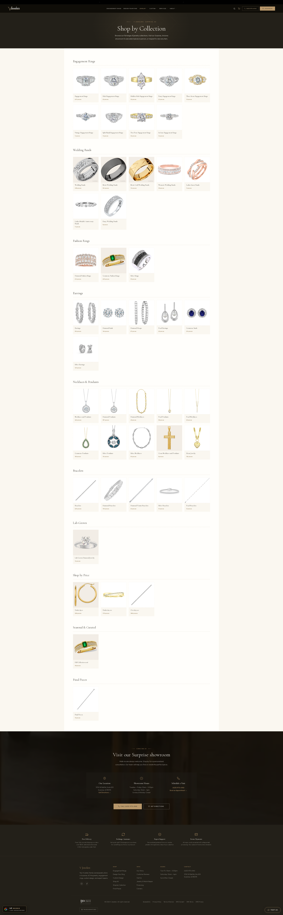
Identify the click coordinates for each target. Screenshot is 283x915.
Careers (146, 889)
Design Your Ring (130, 8)
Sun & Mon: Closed (166, 878)
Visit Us (139, 878)
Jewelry (142, 8)
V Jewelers (85, 867)
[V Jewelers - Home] (14, 9)
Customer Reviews (143, 874)
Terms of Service (169, 902)
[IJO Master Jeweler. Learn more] (86, 902)
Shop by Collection (119, 885)
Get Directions (160, 807)
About (172, 8)
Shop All (116, 881)
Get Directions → (104, 792)
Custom (152, 8)
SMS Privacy (199, 902)
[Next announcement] (183, 2)
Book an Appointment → (178, 790)
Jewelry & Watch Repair (145, 881)
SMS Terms (190, 902)
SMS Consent (180, 902)
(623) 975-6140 (178, 788)
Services (162, 8)
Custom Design (118, 878)
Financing (140, 885)
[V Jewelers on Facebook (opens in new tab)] (87, 884)
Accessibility (146, 902)
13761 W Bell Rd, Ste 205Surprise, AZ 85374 (193, 875)
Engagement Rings (114, 8)
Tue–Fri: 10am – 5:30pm (169, 871)
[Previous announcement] (99, 2)
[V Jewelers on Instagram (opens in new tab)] (82, 884)
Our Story (140, 871)
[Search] (234, 8)
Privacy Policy (157, 902)
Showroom (269, 8)
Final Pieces (117, 889)
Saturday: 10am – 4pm (168, 874)
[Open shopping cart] (239, 8)
